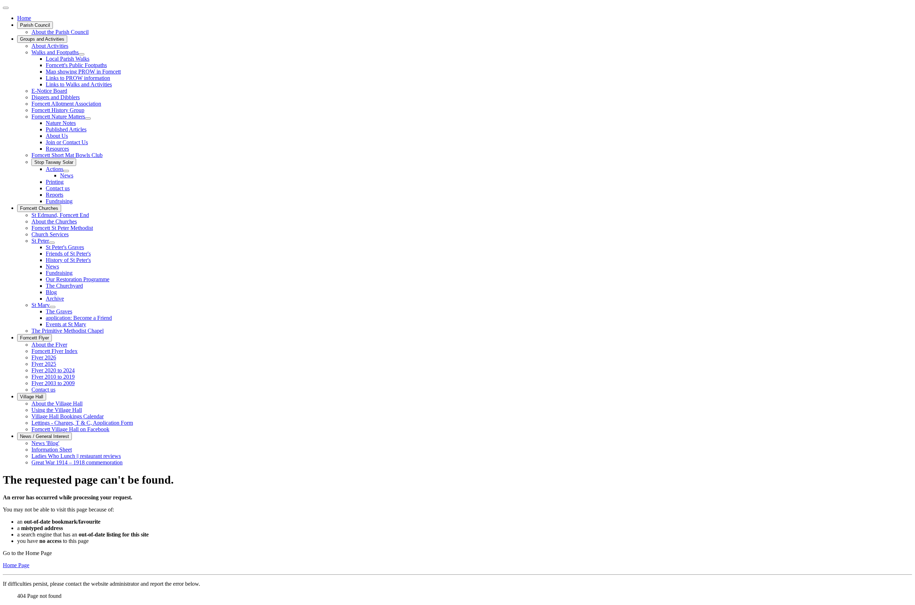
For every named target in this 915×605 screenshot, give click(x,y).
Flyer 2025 (43, 364)
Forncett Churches (39, 208)
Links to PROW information (78, 78)
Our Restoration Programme (77, 279)
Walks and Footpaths (55, 52)
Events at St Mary (66, 324)
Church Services (50, 234)
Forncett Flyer (34, 338)
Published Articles (66, 129)
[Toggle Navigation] (6, 8)
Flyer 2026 (43, 357)
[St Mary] (52, 307)
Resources (57, 149)
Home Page (16, 565)
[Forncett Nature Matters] (88, 118)
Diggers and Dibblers (55, 97)
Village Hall (31, 396)
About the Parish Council (60, 32)
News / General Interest (44, 436)
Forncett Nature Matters (58, 117)
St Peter (40, 241)
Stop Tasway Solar (53, 162)
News (66, 175)
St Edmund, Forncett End (60, 215)
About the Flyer (49, 345)
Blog (51, 292)
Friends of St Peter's (68, 254)
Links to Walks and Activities (79, 84)
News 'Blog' (45, 443)
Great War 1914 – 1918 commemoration (77, 462)
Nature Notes (61, 123)
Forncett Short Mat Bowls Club (67, 155)
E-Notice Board (49, 91)
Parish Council (35, 25)
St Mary (40, 305)
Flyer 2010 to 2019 (53, 377)
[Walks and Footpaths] (81, 54)
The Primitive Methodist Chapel (67, 331)
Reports (54, 195)
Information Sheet (51, 450)
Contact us (58, 188)
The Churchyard (64, 286)
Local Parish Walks (67, 59)
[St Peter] (52, 243)
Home (24, 18)
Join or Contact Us (67, 142)
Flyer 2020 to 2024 (53, 370)
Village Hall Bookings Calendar (67, 416)
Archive (55, 299)
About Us (57, 136)
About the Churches (54, 221)
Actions (54, 169)
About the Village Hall (57, 403)
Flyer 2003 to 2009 (53, 383)
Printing (55, 182)
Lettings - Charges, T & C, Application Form (82, 423)
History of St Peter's (68, 260)
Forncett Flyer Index (54, 351)
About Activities (49, 46)
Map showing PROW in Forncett (83, 72)
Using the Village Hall (56, 410)
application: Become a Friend (79, 318)
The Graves (59, 311)
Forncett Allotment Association (66, 104)
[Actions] (66, 171)
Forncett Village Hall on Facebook (70, 429)
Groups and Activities (42, 39)
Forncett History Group (57, 110)
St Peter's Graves (65, 247)
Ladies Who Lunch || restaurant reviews (76, 456)
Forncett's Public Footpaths (76, 65)
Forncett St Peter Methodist (62, 228)
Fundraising (59, 201)
